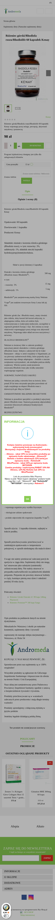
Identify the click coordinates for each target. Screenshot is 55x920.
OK (27, 499)
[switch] (6, 915)
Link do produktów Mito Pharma (27, 476)
